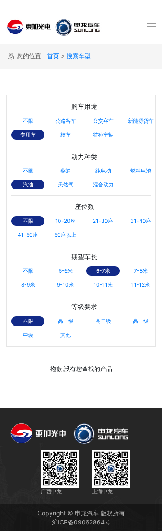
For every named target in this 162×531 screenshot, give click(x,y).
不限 (28, 120)
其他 (65, 335)
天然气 (65, 184)
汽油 (28, 184)
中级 (28, 335)
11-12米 (140, 284)
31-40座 (140, 221)
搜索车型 (79, 55)
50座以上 (65, 234)
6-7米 (103, 270)
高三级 (141, 321)
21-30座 (103, 221)
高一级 (65, 321)
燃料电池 (140, 170)
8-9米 (28, 284)
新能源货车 (141, 120)
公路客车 (65, 120)
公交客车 (103, 120)
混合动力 (103, 184)
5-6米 (66, 270)
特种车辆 (103, 134)
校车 (65, 134)
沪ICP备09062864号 (81, 522)
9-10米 (65, 284)
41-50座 (28, 234)
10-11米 (103, 284)
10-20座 (65, 221)
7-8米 (141, 270)
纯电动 (103, 170)
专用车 (28, 134)
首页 (53, 55)
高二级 (103, 321)
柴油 (65, 170)
